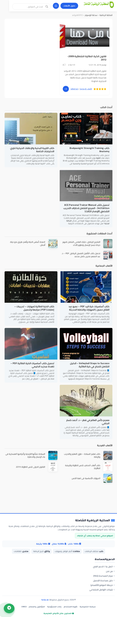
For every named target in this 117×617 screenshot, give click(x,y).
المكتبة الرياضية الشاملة (92, 520)
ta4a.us (45, 599)
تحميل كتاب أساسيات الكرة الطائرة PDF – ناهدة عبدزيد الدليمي (32, 365)
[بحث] (47, 6)
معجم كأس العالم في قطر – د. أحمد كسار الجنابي (87, 422)
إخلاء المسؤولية (54, 606)
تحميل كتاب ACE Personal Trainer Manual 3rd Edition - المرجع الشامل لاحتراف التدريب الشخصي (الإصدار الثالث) (86, 208)
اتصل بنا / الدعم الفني (103, 566)
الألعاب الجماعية (86, 89)
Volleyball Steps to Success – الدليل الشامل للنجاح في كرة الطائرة (89, 365)
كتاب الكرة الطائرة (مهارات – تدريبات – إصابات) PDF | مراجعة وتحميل (34, 308)
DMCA (24, 606)
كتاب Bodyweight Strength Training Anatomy (89, 149)
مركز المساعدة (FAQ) (103, 575)
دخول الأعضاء (69, 5)
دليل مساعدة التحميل (103, 580)
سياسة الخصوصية (87, 606)
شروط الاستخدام (70, 606)
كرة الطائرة (74, 89)
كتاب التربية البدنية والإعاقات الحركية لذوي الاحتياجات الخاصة (32, 149)
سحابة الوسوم (91, 15)
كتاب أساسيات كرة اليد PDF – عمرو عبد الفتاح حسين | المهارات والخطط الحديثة (89, 308)
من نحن (109, 571)
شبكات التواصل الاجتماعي (101, 589)
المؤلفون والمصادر (37, 606)
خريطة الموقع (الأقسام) (101, 585)
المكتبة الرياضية (105, 15)
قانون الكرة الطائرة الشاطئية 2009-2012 (86, 58)
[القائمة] (56, 6)
